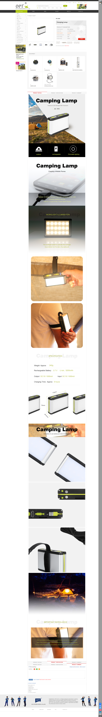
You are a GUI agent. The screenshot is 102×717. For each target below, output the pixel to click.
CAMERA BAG (30, 687)
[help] (85, 2)
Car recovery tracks (31, 692)
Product (30, 15)
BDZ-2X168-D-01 (31, 685)
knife (53, 7)
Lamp (57, 7)
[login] (74, 2)
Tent (49, 7)
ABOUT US (69, 11)
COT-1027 (30, 686)
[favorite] (68, 2)
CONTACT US (80, 11)
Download (69, 33)
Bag (60, 7)
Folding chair (30, 688)
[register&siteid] (80, 2)
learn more (67, 45)
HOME (33, 11)
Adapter (65, 7)
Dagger (29, 690)
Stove (40, 7)
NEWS (45, 11)
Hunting (44, 7)
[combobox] (51, 6)
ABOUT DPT (41, 709)
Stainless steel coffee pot (32, 689)
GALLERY (56, 11)
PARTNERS (49, 709)
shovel (29, 691)
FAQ (55, 709)
